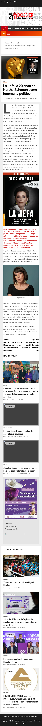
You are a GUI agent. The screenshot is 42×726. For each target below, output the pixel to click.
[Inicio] (4, 33)
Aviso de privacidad (11, 529)
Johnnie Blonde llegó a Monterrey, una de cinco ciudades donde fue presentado (12, 345)
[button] (8, 33)
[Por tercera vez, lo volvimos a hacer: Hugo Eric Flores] (21, 642)
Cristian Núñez (9, 98)
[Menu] (8, 33)
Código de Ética (10, 526)
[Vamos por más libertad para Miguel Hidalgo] (21, 566)
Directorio (8, 524)
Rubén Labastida (22, 473)
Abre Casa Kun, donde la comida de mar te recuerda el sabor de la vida (30, 345)
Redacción (21, 399)
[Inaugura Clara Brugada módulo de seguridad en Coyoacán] (21, 414)
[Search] (39, 34)
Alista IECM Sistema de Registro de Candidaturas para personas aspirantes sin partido (20, 622)
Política (10, 427)
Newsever (37, 721)
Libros (5, 81)
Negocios (6, 692)
